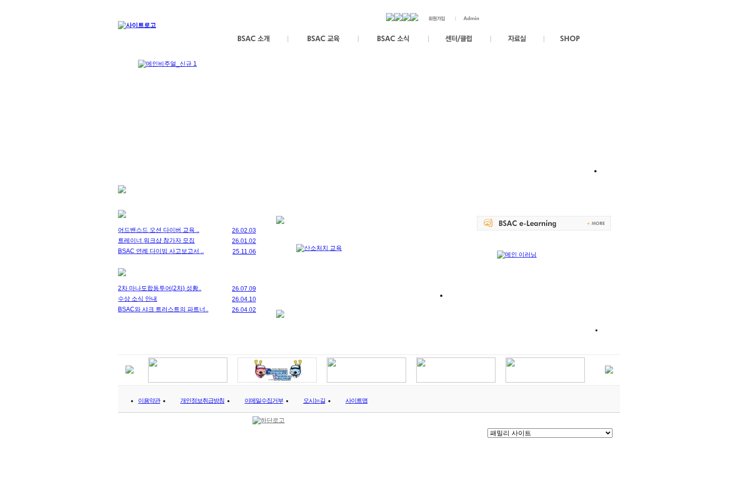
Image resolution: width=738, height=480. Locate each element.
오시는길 (314, 400)
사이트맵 (356, 400)
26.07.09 (244, 288)
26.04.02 (244, 309)
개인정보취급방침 (202, 400)
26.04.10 (244, 299)
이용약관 (149, 400)
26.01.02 (244, 241)
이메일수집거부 (263, 400)
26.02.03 (244, 230)
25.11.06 (244, 251)
